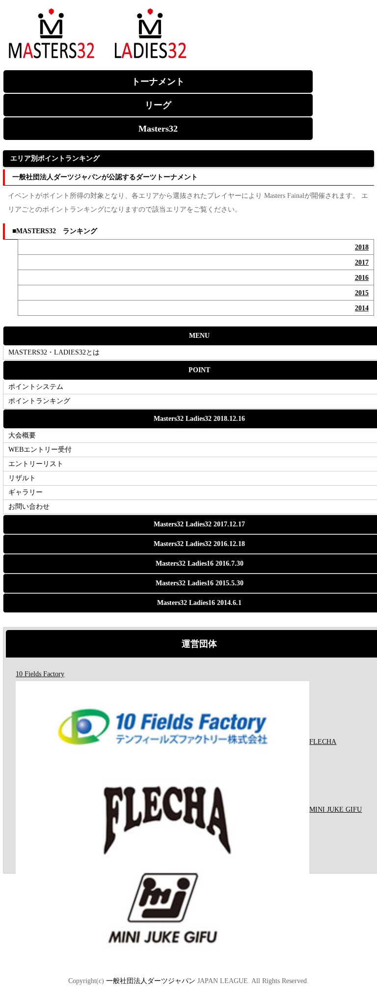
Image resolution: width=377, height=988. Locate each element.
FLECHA (322, 741)
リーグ (158, 105)
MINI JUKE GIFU (335, 809)
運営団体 (199, 644)
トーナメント (158, 81)
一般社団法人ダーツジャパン (149, 981)
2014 (362, 308)
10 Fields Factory (40, 674)
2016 (362, 277)
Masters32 (158, 129)
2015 (362, 293)
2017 (362, 262)
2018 (362, 247)
